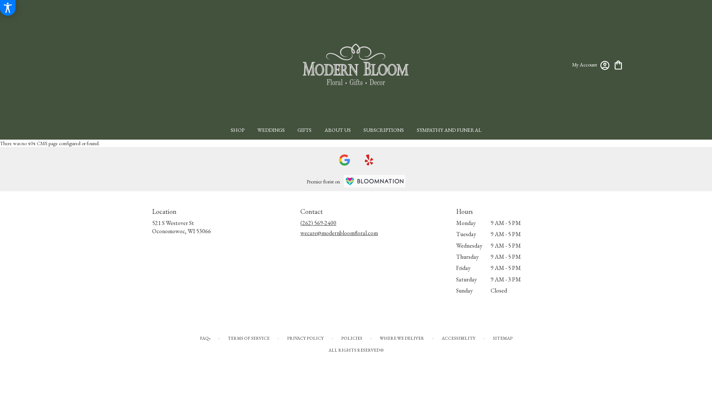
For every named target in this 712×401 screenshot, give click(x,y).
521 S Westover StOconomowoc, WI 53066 (181, 227)
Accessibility (458, 338)
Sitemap (502, 338)
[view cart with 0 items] (618, 64)
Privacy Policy (305, 338)
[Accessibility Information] (8, 8)
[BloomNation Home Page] (374, 181)
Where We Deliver (402, 338)
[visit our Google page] (344, 160)
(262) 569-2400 (318, 223)
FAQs (205, 338)
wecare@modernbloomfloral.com (339, 233)
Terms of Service (249, 338)
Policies (351, 338)
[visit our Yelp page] (369, 160)
